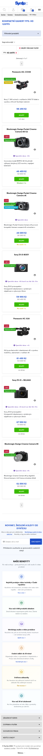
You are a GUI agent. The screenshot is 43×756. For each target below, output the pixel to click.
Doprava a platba (10, 724)
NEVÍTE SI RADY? (9, 737)
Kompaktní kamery (21, 15)
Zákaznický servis (10, 718)
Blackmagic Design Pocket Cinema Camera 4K (21, 194)
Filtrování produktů (11, 33)
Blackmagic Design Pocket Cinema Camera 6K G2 (21, 130)
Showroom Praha (10, 731)
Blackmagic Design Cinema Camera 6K (22, 444)
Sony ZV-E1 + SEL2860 (21, 380)
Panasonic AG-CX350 (21, 72)
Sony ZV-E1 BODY (21, 254)
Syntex (3, 15)
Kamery (10, 15)
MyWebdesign (34, 748)
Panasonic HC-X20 (21, 318)
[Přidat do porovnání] (35, 92)
